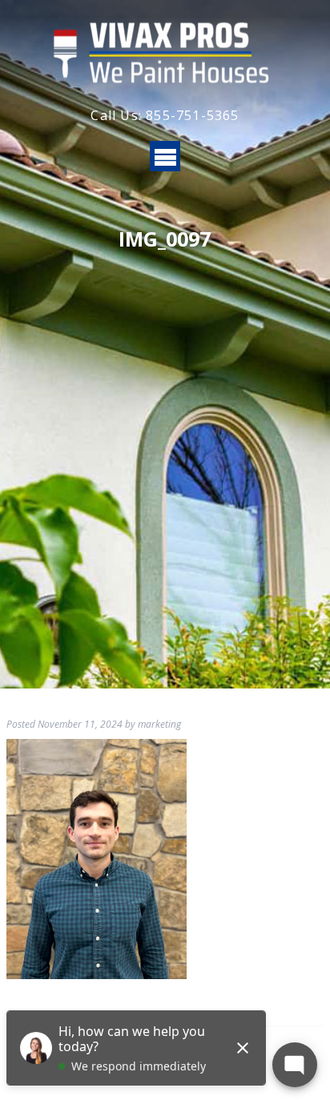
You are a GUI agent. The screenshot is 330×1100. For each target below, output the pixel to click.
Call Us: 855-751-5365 (165, 115)
